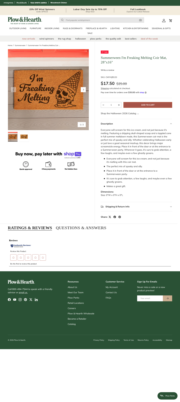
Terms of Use (129, 340)
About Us (72, 287)
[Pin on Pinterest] (119, 216)
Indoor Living (52, 28)
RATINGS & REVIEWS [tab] (30, 227)
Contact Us (111, 292)
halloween (80, 38)
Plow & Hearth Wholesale (81, 313)
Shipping (105, 88)
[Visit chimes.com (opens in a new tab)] (58, 3)
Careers (72, 308)
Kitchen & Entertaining (135, 28)
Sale (90, 33)
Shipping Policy (114, 340)
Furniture (35, 28)
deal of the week (149, 38)
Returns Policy (143, 340)
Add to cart (148, 105)
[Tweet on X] (109, 216)
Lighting (115, 28)
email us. (23, 292)
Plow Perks (73, 297)
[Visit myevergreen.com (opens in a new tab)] (8, 3)
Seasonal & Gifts (161, 28)
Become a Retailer (77, 318)
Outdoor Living (17, 28)
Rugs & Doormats (72, 28)
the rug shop (64, 38)
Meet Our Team (76, 292)
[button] (170, 20)
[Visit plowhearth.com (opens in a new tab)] (21, 3)
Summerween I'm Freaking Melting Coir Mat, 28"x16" (44, 45)
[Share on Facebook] (114, 216)
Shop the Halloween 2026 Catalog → (120, 113)
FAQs (108, 297)
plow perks (95, 38)
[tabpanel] (90, 251)
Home (10, 45)
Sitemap (169, 340)
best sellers (131, 38)
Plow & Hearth (19, 340)
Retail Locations (76, 303)
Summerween (20, 45)
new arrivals (28, 38)
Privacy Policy (98, 340)
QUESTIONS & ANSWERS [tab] (81, 227)
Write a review (107, 70)
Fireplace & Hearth (96, 28)
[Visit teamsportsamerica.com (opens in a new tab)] (38, 3)
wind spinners (46, 38)
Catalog (72, 324)
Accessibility (157, 340)
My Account (112, 287)
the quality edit (113, 38)
